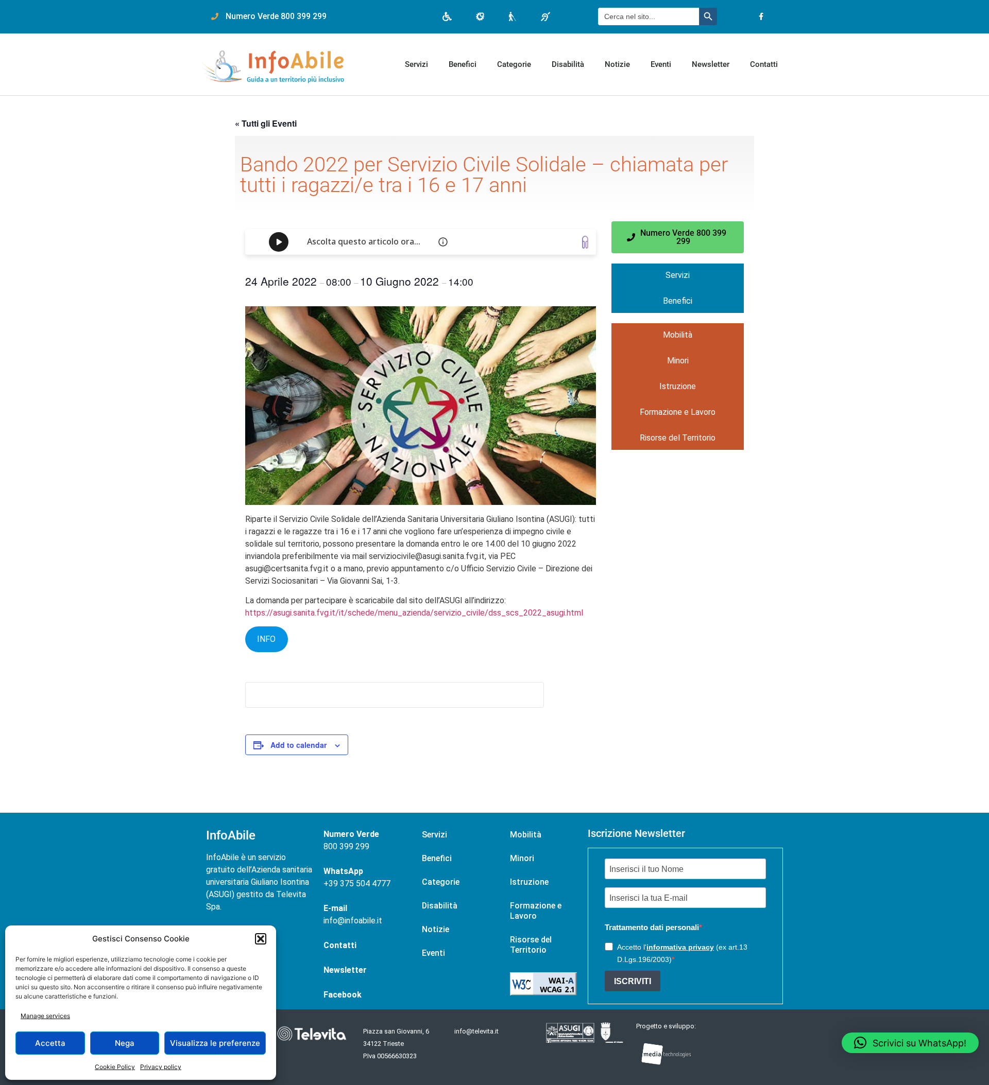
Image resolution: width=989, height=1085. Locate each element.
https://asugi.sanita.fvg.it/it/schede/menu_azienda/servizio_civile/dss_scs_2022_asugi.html (414, 613)
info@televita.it (476, 1031)
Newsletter (710, 64)
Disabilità (568, 64)
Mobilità (677, 335)
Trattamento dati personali (652, 927)
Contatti (764, 64)
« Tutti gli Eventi (266, 123)
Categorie (514, 64)
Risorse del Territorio (677, 438)
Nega (124, 1043)
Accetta (50, 1043)
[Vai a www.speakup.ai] (585, 242)
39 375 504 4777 (359, 883)
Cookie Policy (115, 1067)
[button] (260, 939)
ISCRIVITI (632, 981)
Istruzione (677, 386)
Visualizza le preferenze (215, 1043)
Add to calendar (298, 745)
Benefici (462, 64)
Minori (678, 360)
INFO (266, 639)
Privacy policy (160, 1067)
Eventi (661, 64)
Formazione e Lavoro (677, 412)
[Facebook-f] (761, 16)
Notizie (617, 64)
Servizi (416, 64)
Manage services (45, 1016)
